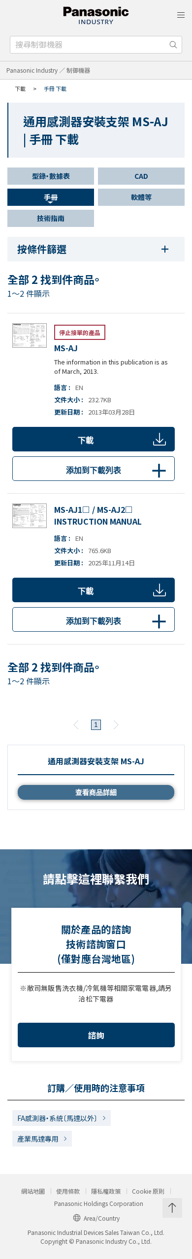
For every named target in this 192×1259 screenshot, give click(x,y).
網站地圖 (33, 1191)
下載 (86, 440)
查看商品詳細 (96, 792)
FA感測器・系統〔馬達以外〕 (57, 1118)
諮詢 (96, 1035)
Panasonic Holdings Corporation (98, 1203)
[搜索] (173, 45)
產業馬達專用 (38, 1139)
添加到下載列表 (117, 471)
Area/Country (102, 1218)
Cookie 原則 (148, 1191)
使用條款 (68, 1191)
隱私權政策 (106, 1191)
